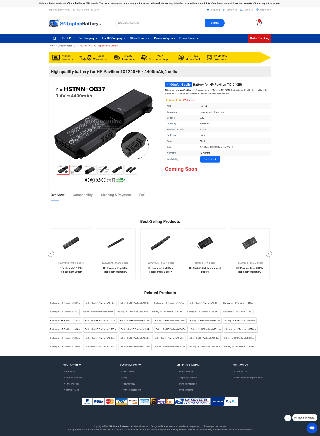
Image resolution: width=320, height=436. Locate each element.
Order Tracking (259, 38)
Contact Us (232, 9)
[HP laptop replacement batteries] (75, 22)
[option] (104, 124)
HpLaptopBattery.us (120, 426)
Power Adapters (164, 38)
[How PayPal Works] (224, 401)
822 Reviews (188, 100)
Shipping (215, 9)
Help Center (265, 9)
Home (51, 45)
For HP (66, 38)
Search (215, 22)
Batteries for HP (65, 45)
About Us (249, 9)
